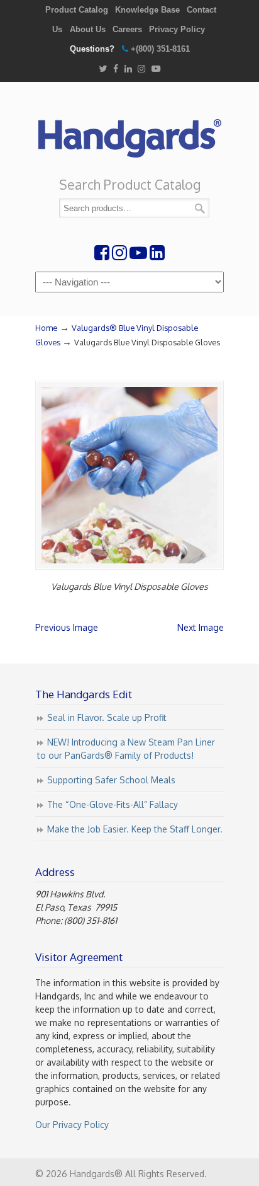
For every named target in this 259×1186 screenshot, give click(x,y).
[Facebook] (115, 69)
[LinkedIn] (128, 69)
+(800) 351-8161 (160, 49)
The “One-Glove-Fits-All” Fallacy (112, 804)
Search (200, 208)
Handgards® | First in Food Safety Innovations (129, 133)
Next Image (200, 627)
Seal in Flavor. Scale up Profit (107, 717)
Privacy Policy (177, 29)
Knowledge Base (147, 9)
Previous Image (66, 627)
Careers (127, 29)
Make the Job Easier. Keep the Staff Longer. (135, 829)
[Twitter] (103, 69)
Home (46, 328)
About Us (88, 29)
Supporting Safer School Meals (111, 779)
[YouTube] (156, 69)
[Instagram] (141, 69)
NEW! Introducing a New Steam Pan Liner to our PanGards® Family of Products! (126, 749)
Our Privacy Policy (72, 1124)
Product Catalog (76, 9)
